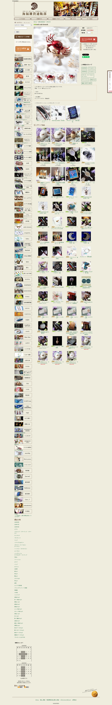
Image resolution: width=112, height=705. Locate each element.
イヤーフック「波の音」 (74, 258)
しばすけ (16, 345)
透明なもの (17, 625)
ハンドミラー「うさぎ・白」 (59, 213)
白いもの (16, 616)
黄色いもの (17, 602)
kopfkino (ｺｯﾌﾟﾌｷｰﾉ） (19, 328)
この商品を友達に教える (89, 45)
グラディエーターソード (73, 227)
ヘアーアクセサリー (19, 542)
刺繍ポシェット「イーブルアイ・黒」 (58, 272)
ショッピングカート (89, 18)
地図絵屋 (16, 380)
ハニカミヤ (17, 438)
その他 (16, 592)
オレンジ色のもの (18, 611)
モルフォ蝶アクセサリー (20, 113)
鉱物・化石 (17, 67)
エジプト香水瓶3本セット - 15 (60, 163)
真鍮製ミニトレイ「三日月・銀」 (72, 242)
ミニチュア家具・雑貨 (19, 212)
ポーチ (16, 562)
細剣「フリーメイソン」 (89, 143)
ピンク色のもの (18, 609)
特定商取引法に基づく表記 (89, 49)
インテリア (17, 595)
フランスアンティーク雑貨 (20, 587)
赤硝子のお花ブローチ (88, 303)
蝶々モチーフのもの (19, 630)
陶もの (16, 576)
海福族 (16, 590)
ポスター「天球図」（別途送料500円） (87, 287)
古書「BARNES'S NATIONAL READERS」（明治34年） (72, 333)
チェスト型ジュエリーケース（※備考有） (72, 303)
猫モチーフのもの (18, 632)
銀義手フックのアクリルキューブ (45, 183)
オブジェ (16, 566)
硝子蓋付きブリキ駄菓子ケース (73, 347)
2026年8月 (16, 522)
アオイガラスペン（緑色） (59, 258)
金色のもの (17, 620)
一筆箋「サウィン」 (45, 317)
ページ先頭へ (95, 694)
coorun (15, 311)
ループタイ (17, 551)
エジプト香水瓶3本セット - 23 (44, 243)
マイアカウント (22, 22)
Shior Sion (16, 340)
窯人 (15, 270)
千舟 (15, 386)
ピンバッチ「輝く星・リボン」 (73, 287)
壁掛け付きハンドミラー (75, 163)
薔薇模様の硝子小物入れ (45, 332)
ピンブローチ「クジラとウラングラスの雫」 (57, 228)
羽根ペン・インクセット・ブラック (43, 121)
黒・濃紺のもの (18, 618)
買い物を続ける (89, 47)
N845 (15, 264)
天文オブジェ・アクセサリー (21, 142)
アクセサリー (92, 68)
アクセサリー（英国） (19, 125)
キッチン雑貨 (17, 160)
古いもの (16, 84)
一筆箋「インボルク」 (59, 317)
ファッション (17, 559)
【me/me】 (16, 479)
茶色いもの (17, 613)
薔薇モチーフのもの (19, 635)
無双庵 (16, 473)
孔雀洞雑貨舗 (17, 305)
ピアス (16, 529)
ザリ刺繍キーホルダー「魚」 (73, 212)
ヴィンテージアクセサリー (20, 96)
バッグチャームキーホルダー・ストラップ (20, 554)
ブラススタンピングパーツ (20, 218)
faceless (16, 508)
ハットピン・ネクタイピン (20, 548)
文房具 (16, 171)
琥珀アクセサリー (18, 108)
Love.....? (16, 502)
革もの (16, 580)
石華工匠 (16, 363)
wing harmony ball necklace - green (44, 212)
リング (16, 540)
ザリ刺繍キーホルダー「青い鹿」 (87, 272)
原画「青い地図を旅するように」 (57, 197)
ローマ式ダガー (58, 331)
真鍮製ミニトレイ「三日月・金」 (87, 242)
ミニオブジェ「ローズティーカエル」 (58, 302)
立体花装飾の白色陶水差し (60, 183)
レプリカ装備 (17, 183)
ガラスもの (17, 578)
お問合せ (72, 18)
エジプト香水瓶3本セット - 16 (59, 243)
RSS (20, 687)
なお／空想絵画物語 (19, 409)
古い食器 (16, 73)
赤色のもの (17, 597)
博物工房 (16, 427)
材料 (15, 583)
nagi (15, 415)
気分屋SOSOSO (18, 293)
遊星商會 (16, 485)
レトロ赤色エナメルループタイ (44, 288)
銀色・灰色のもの (18, 623)
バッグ (16, 564)
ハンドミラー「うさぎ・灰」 (90, 183)
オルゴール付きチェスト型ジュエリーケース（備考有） (86, 333)
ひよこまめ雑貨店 (18, 450)
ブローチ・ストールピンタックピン (20, 545)
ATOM (26, 687)
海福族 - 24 (75, 143)
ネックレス (17, 535)
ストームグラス (18, 200)
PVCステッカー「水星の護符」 (73, 121)
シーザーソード (73, 271)
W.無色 (16, 514)
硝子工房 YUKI (18, 276)
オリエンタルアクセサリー (20, 119)
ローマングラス (18, 137)
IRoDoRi (16, 253)
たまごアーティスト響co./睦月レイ (22, 374)
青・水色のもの (18, 599)
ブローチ (48, 21)
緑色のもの (17, 604)
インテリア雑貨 (18, 148)
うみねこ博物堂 (18, 258)
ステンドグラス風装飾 (19, 189)
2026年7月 (16, 524)
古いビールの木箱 (59, 287)
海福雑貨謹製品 (18, 61)
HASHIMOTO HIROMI (19, 432)
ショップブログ (56, 18)
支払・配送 (42, 699)
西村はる (16, 444)
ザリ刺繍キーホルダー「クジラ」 (44, 272)
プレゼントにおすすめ (19, 637)
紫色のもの (17, 606)
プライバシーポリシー (65, 699)
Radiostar (16, 490)
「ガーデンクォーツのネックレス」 (44, 303)
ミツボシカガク (18, 467)
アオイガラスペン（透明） (45, 258)
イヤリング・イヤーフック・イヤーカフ (22, 532)
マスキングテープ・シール (20, 177)
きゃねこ (16, 299)
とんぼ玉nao (17, 403)
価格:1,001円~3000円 (86, 83)
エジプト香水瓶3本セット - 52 (45, 163)
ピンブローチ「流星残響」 (58, 347)
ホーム (22, 18)
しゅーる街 (17, 357)
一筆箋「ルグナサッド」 (88, 317)
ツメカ (16, 392)
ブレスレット (17, 537)
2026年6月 (16, 527)
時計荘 (16, 398)
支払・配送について (39, 18)
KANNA (16, 282)
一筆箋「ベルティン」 (74, 317)
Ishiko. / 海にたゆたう (19, 241)
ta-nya (15, 369)
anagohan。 (16, 235)
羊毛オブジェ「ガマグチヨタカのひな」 (44, 144)
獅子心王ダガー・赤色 (44, 227)
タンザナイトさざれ (90, 163)
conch (15, 334)
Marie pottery (17, 461)
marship (16, 456)
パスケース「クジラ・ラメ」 (73, 197)
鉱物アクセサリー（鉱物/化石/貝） (22, 102)
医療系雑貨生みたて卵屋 (20, 247)
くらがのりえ (17, 316)
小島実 (16, 322)
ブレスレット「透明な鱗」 (86, 256)
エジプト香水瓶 (18, 206)
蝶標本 (16, 195)
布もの (16, 573)
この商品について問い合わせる (89, 44)
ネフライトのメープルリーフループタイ (86, 213)
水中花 (16, 224)
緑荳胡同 (16, 496)
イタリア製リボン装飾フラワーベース (86, 228)
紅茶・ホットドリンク (19, 79)
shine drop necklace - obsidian (58, 120)
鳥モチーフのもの (18, 627)
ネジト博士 (17, 421)
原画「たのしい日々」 (75, 183)
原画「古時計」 (43, 197)
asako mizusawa (17, 229)
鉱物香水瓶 (17, 131)
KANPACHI (17, 287)
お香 (15, 166)
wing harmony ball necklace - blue (87, 197)
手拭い (16, 557)
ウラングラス (17, 90)
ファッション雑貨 (18, 154)
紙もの (16, 571)
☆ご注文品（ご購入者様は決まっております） (23, 516)
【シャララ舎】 (18, 351)
